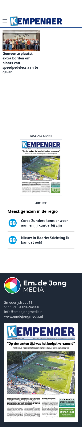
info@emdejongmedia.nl (23, 311)
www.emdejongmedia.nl (23, 316)
